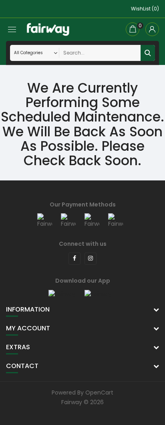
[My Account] (152, 29)
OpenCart (99, 393)
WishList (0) (145, 8)
